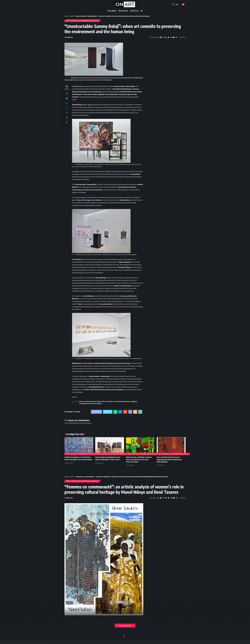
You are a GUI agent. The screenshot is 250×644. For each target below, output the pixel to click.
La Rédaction (68, 37)
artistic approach (88, 104)
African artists (91, 401)
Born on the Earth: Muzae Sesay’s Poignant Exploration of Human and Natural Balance (169, 459)
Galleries (99, 403)
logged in (76, 423)
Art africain (108, 401)
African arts (100, 401)
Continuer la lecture (125, 625)
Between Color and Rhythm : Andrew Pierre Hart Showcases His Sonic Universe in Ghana (139, 459)
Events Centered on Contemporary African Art (82, 20)
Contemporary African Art (87, 403)
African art (82, 401)
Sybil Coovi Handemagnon (110, 92)
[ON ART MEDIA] (125, 4)
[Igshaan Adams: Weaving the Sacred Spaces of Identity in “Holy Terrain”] (109, 445)
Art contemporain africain (121, 401)
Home (66, 16)
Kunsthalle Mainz (77, 86)
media (72, 16)
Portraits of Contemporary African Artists (117, 641)
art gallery (133, 401)
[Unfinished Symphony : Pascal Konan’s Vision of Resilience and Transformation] (78, 445)
